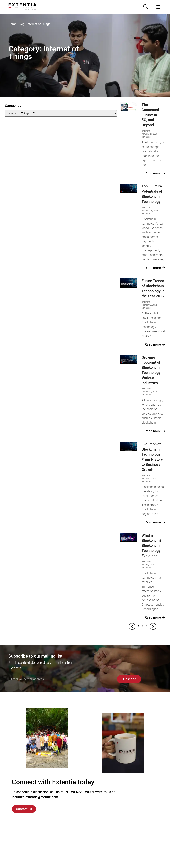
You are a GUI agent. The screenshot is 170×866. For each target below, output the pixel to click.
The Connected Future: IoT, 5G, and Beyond (151, 115)
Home (12, 24)
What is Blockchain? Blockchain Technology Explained (151, 545)
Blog (22, 24)
